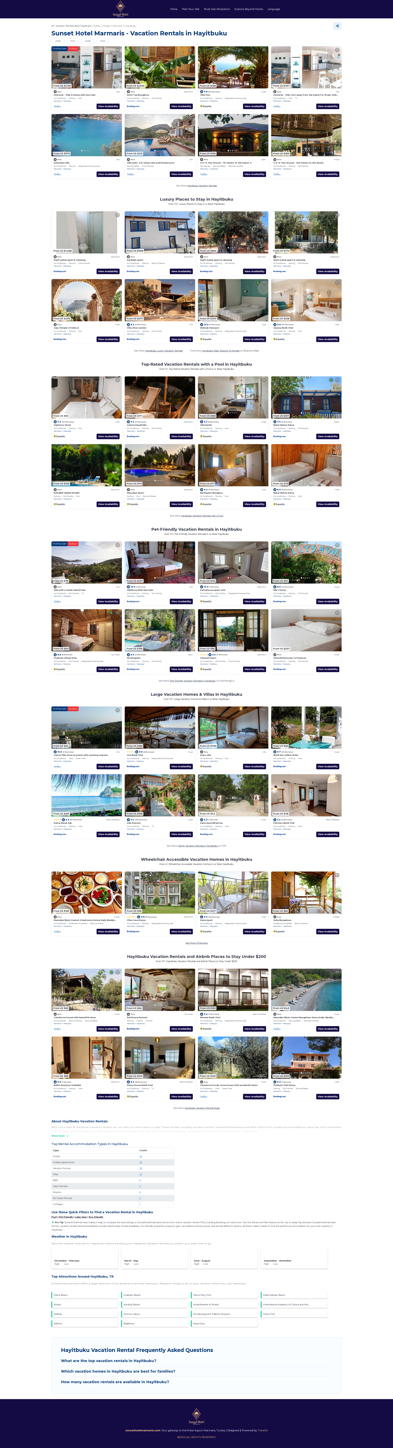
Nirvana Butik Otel (210, 1017)
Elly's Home (279, 590)
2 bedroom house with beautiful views (75, 1017)
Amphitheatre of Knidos (206, 1304)
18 (141, 1162)
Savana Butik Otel (283, 328)
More (103, 41)
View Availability (108, 106)
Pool (54, 1217)
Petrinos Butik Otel (283, 823)
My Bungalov (134, 658)
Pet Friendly (66, 1217)
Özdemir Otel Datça (284, 1085)
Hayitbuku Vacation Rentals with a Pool (202, 515)
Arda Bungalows (282, 920)
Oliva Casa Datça (136, 920)
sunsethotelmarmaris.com (142, 1430)
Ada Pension (134, 823)
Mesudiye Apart (135, 493)
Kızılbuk (58, 1314)
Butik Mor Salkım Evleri (285, 755)
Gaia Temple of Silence (66, 328)
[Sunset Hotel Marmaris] (120, 9)
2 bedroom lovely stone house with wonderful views (228, 1085)
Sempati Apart (208, 658)
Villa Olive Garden (136, 328)
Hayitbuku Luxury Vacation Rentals (164, 350)
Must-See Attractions (217, 9)
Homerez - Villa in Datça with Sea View (74, 95)
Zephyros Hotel (62, 425)
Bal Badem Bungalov (211, 493)
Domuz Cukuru (132, 1314)
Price (72, 41)
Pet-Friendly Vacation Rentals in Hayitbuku (193, 680)
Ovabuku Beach (132, 1295)
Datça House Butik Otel (140, 1085)
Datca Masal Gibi (63, 823)
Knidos (57, 1304)
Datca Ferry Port (202, 1295)
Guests (88, 41)
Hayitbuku (214, 169)
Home (173, 9)
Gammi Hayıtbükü (136, 425)
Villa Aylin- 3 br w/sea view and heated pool (150, 163)
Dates (58, 41)
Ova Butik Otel (135, 755)
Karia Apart (206, 920)
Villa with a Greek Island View (70, 590)
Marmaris (57, 101)
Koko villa (205, 755)
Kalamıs (58, 1323)
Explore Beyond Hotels (248, 9)
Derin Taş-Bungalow (138, 95)
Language (274, 9)
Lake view (81, 1217)
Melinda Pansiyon (209, 328)
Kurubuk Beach (132, 1304)
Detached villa (61, 163)
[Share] (337, 26)
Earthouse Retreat (137, 1017)
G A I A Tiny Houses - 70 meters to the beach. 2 (225, 163)
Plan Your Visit (190, 9)
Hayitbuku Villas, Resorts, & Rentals (220, 350)
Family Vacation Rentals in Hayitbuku (198, 846)
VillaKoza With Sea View (140, 590)
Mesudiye (67, 101)
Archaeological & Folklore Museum (211, 1314)
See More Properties (196, 943)
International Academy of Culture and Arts (285, 1304)
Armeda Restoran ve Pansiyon (289, 658)
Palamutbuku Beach (274, 1295)
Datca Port (269, 1314)
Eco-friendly (96, 1217)
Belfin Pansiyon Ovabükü (67, 1085)
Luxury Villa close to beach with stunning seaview (81, 755)
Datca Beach (61, 1295)
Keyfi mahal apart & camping (70, 260)
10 (141, 1174)
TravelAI (263, 1430)
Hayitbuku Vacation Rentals (202, 185)
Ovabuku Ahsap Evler (65, 658)
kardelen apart (135, 260)
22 (141, 1156)
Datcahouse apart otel (212, 590)
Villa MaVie (206, 425)
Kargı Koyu (199, 1323)
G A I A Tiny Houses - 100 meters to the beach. (298, 163)
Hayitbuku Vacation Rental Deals (202, 1108)
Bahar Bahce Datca (283, 425)
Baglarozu (129, 1323)
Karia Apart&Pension (211, 823)
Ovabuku (213, 334)
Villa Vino (205, 95)
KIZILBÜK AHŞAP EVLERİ (66, 493)
